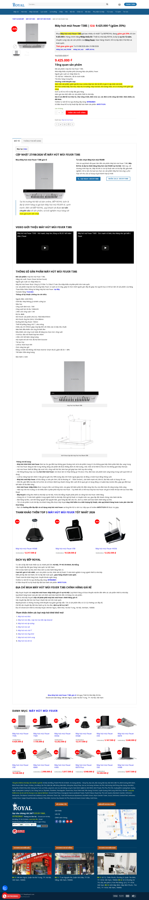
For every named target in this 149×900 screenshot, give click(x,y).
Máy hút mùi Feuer (44, 19)
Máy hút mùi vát (24, 627)
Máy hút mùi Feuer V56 (105, 766)
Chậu (61, 12)
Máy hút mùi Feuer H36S (62, 766)
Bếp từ (16, 12)
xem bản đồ (33, 819)
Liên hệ (57, 814)
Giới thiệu (58, 810)
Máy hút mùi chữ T (25, 630)
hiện (25, 149)
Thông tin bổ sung (32, 141)
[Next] (48, 36)
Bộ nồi (72, 12)
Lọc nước (44, 12)
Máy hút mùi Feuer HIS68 (26, 548)
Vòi (66, 12)
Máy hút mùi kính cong (26, 637)
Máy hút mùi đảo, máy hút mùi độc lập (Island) (35, 620)
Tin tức (125, 12)
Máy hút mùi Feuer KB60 (41, 766)
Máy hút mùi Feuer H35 (105, 734)
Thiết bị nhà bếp (18, 19)
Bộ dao (88, 12)
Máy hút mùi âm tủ (25, 641)
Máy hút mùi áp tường (26, 623)
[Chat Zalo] (5, 888)
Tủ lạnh (118, 12)
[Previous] (16, 36)
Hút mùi (24, 12)
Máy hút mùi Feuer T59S (20, 734)
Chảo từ (80, 12)
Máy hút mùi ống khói (26, 634)
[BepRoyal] (18, 4)
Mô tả (17, 141)
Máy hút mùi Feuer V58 (65, 548)
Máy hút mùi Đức (24, 616)
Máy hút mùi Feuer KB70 (126, 734)
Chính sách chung (61, 817)
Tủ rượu (110, 12)
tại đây (57, 289)
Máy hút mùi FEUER (61, 512)
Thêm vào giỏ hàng (77, 112)
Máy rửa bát (33, 12)
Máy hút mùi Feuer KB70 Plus (84, 766)
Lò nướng (53, 12)
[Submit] (107, 4)
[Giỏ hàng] (119, 4)
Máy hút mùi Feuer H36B (126, 766)
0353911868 (39, 813)
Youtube (30, 292)
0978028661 (17, 816)
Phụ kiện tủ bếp (98, 12)
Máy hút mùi (30, 19)
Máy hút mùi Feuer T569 (41, 734)
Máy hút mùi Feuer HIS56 (106, 548)
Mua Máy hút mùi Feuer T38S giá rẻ (62, 695)
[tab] (16, 140)
